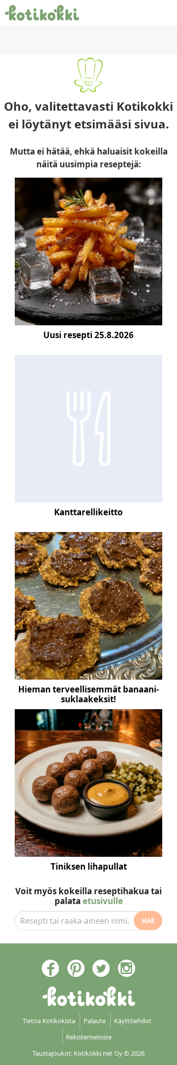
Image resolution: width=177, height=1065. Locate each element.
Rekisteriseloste (89, 1037)
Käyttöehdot (132, 1020)
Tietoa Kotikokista (49, 1020)
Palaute (95, 1020)
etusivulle (103, 901)
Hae (148, 920)
